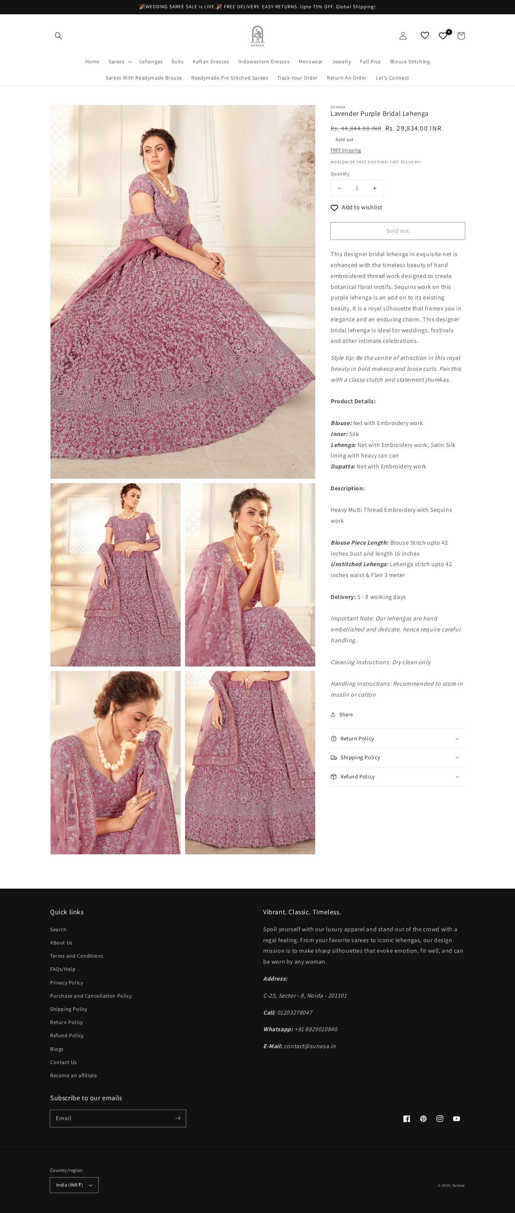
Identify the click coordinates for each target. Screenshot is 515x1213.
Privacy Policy (66, 982)
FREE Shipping (346, 150)
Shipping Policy (68, 1009)
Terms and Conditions (77, 955)
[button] (58, 36)
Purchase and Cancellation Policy (91, 995)
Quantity (340, 173)
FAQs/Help (62, 969)
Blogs (57, 1049)
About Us (61, 942)
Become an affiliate (73, 1075)
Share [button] (346, 714)
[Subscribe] (177, 1118)
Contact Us (63, 1062)
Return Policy (66, 1022)
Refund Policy (67, 1035)
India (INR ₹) (69, 1185)
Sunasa (458, 1185)
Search (58, 929)
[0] (443, 35)
